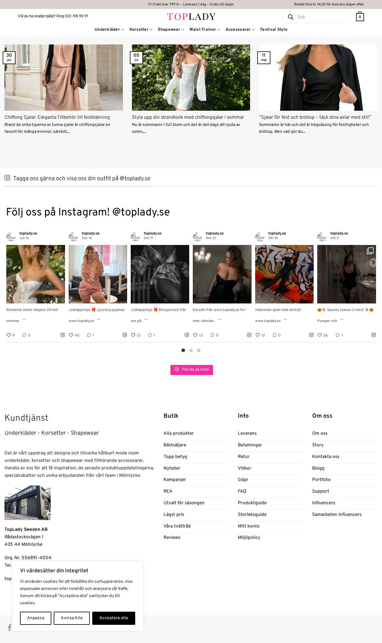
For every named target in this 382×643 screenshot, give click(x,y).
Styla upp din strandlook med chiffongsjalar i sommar (188, 118)
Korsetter (139, 29)
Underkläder (107, 29)
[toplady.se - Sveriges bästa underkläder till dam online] (191, 16)
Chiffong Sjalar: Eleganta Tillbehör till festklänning (57, 118)
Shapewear (169, 29)
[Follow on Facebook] (9, 628)
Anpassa (35, 618)
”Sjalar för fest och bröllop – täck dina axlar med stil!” (315, 118)
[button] (360, 17)
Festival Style (273, 29)
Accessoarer (238, 29)
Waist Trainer (203, 29)
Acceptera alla (113, 618)
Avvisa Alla (72, 618)
